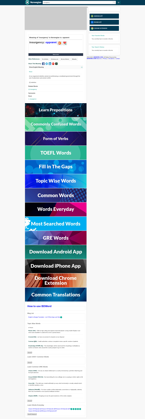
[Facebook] (43, 64)
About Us (98, 58)
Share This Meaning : (35, 63)
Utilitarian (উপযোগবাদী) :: (34, 389)
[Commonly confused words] (56, 131)
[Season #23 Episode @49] (76, 409)
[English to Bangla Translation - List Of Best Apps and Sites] (61, 317)
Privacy (105, 58)
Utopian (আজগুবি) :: (33, 396)
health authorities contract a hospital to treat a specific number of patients (53, 341)
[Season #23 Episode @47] (80, 409)
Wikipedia (74, 59)
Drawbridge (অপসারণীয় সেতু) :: (36, 346)
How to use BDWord (39, 306)
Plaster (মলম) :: (32, 330)
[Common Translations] (56, 301)
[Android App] (56, 258)
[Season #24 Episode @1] (71, 409)
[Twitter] (47, 64)
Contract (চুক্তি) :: (33, 341)
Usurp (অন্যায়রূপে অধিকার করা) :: (36, 377)
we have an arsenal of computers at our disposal (46, 337)
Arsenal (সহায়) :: (33, 337)
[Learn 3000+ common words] (56, 201)
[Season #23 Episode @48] (78, 409)
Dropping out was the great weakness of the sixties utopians (50, 396)
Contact (118, 58)
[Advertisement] (55, 18)
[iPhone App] (56, 272)
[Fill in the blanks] (56, 173)
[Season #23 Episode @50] (74, 409)
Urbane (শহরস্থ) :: (33, 370)
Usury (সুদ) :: (32, 383)
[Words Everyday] (56, 216)
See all (29, 352)
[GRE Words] (56, 244)
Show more (56, 54)
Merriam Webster (65, 59)
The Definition (45, 59)
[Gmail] (53, 64)
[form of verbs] (56, 145)
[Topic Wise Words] (56, 187)
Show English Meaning (55, 67)
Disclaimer (111, 58)
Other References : (34, 59)
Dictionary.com (54, 59)
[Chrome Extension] (56, 287)
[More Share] (56, 64)
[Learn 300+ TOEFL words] (56, 159)
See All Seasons (32, 414)
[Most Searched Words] (56, 230)
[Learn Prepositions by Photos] (56, 116)
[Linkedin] (50, 64)
